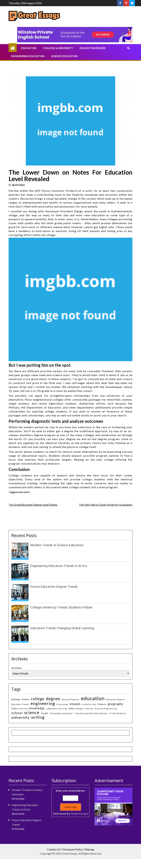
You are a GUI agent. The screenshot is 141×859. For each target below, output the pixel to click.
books (25, 699)
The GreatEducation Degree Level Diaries (33, 504)
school (17, 713)
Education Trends (20, 704)
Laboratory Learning (56, 708)
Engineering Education (27, 56)
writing (38, 717)
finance (102, 704)
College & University (58, 48)
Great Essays (79, 813)
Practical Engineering (106, 708)
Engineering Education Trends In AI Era (58, 566)
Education (28, 48)
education (24, 492)
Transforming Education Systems (91, 713)
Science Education (64, 56)
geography (115, 704)
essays (75, 704)
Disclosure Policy (72, 849)
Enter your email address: (70, 802)
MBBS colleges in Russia (81, 708)
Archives (16, 668)
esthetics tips (89, 704)
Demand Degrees (70, 699)
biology (15, 699)
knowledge (37, 708)
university (20, 717)
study (44, 713)
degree (53, 699)
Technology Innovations (61, 713)
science (31, 712)
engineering (43, 703)
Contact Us (53, 849)
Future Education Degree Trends (54, 586)
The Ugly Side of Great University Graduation (105, 504)
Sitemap (89, 849)
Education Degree (93, 48)
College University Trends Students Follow (61, 607)
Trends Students (117, 713)
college (37, 699)
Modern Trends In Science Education (56, 545)
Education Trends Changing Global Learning (62, 628)
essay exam (62, 704)
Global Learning (19, 708)
